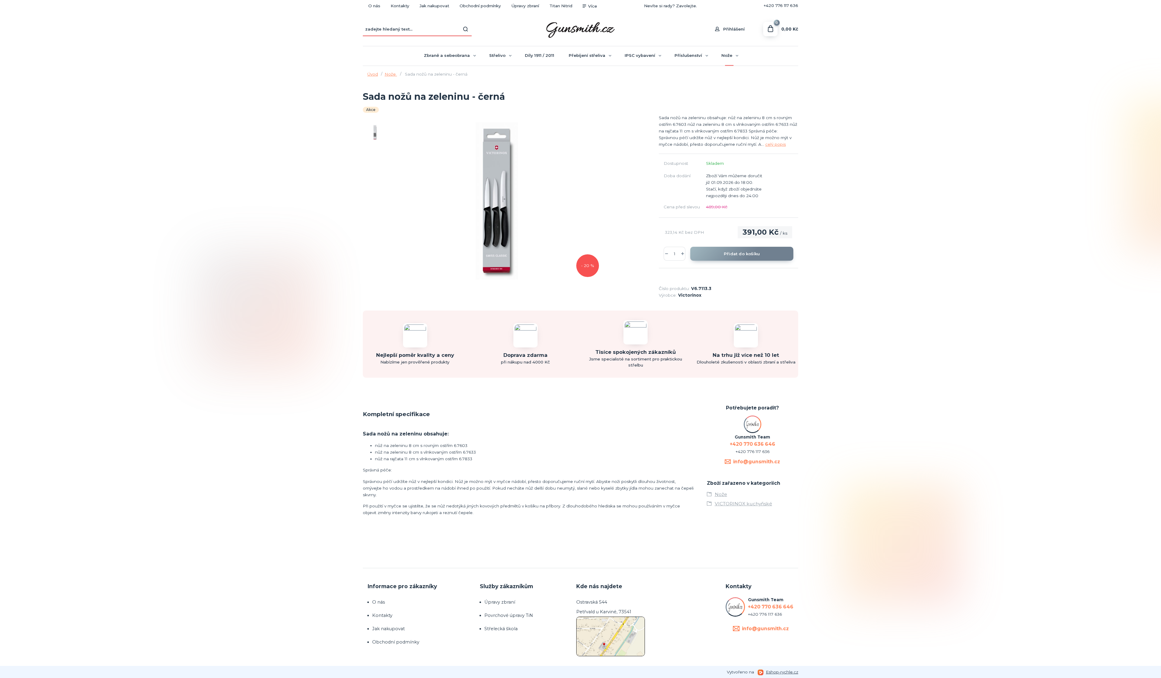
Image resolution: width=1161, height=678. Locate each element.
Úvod (372, 74)
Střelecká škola (501, 628)
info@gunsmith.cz (756, 461)
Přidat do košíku (742, 253)
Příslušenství (688, 55)
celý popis (775, 144)
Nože (726, 55)
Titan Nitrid (560, 5)
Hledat (466, 29)
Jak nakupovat (434, 5)
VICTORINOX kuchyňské (743, 504)
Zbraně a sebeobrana (447, 55)
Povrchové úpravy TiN (508, 615)
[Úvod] (580, 29)
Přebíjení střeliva (587, 55)
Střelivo (497, 55)
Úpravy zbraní (525, 5)
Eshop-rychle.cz (782, 672)
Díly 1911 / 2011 (539, 55)
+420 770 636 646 (733, 5)
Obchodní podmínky (480, 5)
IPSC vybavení (640, 55)
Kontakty (400, 5)
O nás (374, 5)
